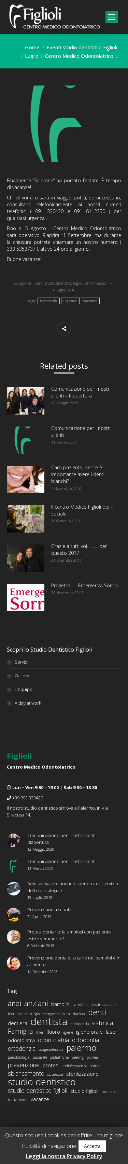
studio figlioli (84, 1090)
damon (79, 1013)
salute (95, 1065)
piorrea (92, 1057)
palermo (81, 1047)
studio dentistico (42, 1081)
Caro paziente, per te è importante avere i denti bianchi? (77, 474)
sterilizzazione (82, 1073)
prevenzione (24, 1064)
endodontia (80, 1023)
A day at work (28, 703)
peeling (78, 1057)
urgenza (70, 301)
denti (97, 1012)
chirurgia (32, 1013)
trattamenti (18, 1099)
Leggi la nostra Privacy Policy (64, 1156)
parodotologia (19, 1057)
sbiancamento (26, 1073)
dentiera (17, 1023)
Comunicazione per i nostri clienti (81, 431)
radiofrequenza (74, 1065)
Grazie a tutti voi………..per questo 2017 (79, 549)
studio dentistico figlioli (37, 1090)
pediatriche (59, 1057)
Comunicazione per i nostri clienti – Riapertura (81, 392)
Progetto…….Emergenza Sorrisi (84, 585)
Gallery (22, 675)
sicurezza (55, 1074)
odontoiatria (53, 1039)
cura (66, 1013)
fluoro (53, 1031)
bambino (79, 1004)
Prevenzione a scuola (49, 909)
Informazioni (97, 283)
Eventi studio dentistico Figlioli (81, 47)
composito (51, 1013)
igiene (68, 1032)
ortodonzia (21, 1048)
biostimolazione (103, 1004)
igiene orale (89, 1031)
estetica (102, 1022)
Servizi (21, 662)
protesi (51, 1065)
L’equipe (23, 689)
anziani (36, 1003)
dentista (49, 1021)
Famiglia (20, 1031)
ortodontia (85, 1039)
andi (14, 1003)
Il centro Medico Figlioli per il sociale (82, 510)
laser (111, 1031)
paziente (40, 1057)
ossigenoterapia (51, 1049)
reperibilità (48, 301)
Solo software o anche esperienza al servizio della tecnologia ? (72, 886)
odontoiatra (21, 1040)
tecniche (108, 1091)
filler (39, 1032)
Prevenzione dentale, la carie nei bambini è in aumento (73, 961)
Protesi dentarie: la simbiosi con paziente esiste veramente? (69, 935)
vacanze (90, 301)
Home (32, 47)
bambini (60, 1003)
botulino (15, 1013)
